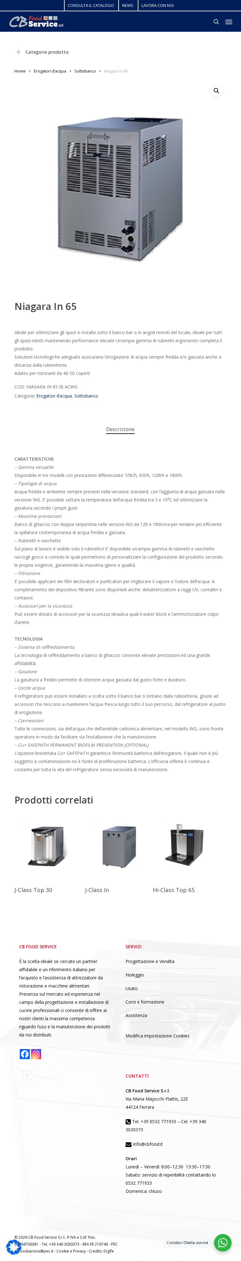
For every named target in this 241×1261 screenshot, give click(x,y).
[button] (228, 22)
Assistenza (136, 1015)
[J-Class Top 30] (48, 846)
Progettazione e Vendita (150, 961)
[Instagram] (36, 1054)
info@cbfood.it (147, 1144)
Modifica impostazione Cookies (158, 1036)
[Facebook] (25, 1054)
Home (20, 71)
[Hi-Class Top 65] (187, 846)
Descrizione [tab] (120, 429)
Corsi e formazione (145, 1002)
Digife (109, 1251)
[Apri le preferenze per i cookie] (13, 1253)
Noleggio (135, 975)
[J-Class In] (119, 846)
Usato (132, 988)
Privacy (80, 1251)
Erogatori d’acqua (50, 71)
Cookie (63, 1251)
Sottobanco (85, 71)
